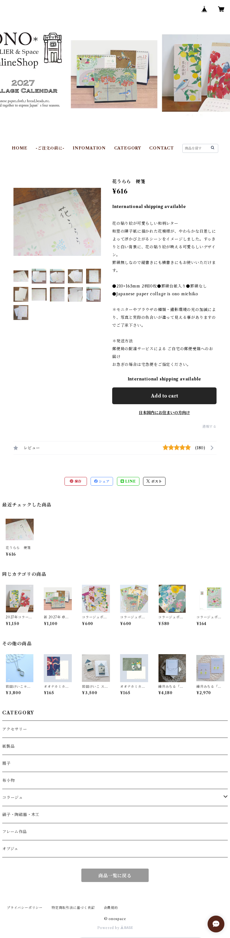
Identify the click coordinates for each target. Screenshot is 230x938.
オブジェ (10, 848)
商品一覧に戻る (115, 875)
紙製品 (8, 746)
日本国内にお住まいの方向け (164, 412)
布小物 (8, 780)
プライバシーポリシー (25, 908)
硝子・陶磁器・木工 (21, 814)
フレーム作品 (14, 831)
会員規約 (111, 908)
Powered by (109, 928)
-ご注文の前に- (50, 148)
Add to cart (164, 396)
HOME (19, 148)
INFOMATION (89, 148)
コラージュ (12, 797)
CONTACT (161, 148)
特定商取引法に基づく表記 (73, 908)
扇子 (6, 763)
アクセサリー (14, 729)
